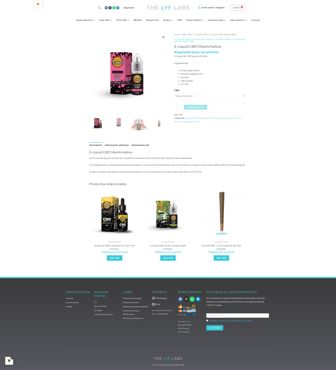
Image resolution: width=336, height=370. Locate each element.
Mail (158, 304)
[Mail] (153, 304)
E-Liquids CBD (201, 34)
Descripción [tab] (95, 145)
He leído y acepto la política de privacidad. (230, 320)
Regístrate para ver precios (196, 52)
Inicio (177, 34)
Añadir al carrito (195, 107)
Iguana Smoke (181, 121)
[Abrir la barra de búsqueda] (99, 7)
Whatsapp (161, 298)
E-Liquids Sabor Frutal (225, 39)
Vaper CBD (186, 34)
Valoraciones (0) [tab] (140, 145)
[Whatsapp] (153, 298)
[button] (163, 37)
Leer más (114, 258)
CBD (176, 90)
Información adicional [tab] (117, 145)
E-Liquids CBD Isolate (201, 39)
